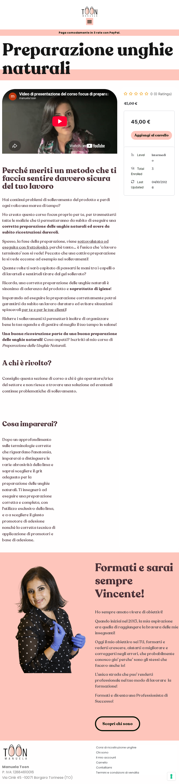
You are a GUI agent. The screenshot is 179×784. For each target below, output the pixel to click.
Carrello (102, 762)
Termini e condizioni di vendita (117, 772)
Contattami (104, 767)
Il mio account (106, 757)
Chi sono (102, 752)
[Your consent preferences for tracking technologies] (171, 776)
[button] (89, 21)
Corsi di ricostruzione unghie (116, 747)
